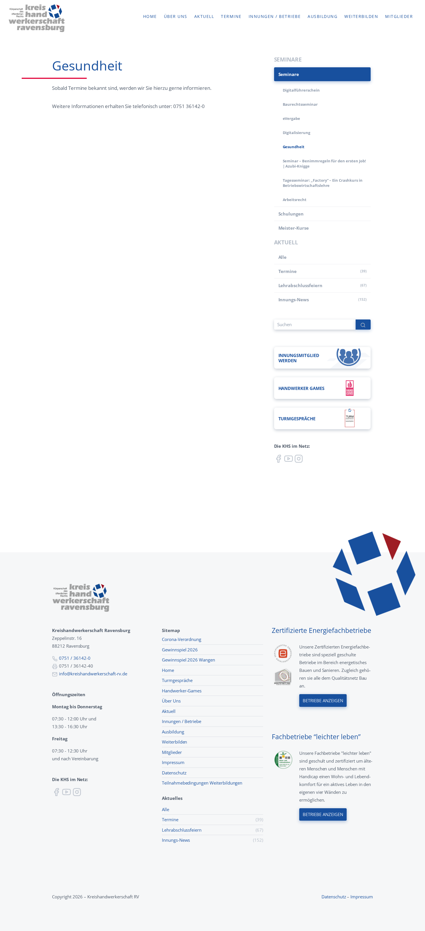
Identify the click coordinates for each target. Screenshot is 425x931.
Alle (282, 257)
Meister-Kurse (293, 228)
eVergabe (291, 118)
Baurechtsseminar (300, 104)
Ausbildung (322, 16)
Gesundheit (294, 146)
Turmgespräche (177, 680)
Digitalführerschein (301, 90)
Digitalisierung (296, 132)
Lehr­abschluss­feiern (300, 285)
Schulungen (291, 214)
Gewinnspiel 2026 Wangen (188, 660)
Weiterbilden (361, 16)
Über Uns (171, 701)
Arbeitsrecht (294, 199)
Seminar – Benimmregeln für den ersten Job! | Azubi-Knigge (324, 163)
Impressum (173, 762)
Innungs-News (293, 299)
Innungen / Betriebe (275, 16)
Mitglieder (399, 16)
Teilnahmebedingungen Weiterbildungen (202, 783)
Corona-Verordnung (181, 639)
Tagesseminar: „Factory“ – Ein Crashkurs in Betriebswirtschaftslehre (323, 183)
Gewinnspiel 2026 (180, 650)
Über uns (175, 16)
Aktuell (204, 16)
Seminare (288, 74)
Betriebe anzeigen (323, 700)
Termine (231, 16)
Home (150, 16)
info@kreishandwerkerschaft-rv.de (93, 674)
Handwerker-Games (182, 691)
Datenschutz (174, 773)
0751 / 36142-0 (74, 658)
